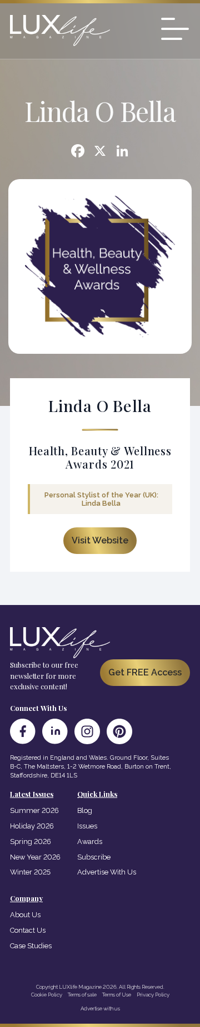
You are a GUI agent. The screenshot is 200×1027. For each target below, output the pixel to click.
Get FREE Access (145, 672)
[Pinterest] (119, 731)
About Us (25, 915)
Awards (89, 841)
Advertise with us (100, 1008)
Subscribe (94, 857)
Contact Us (28, 930)
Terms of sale (82, 995)
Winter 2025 (30, 872)
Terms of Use (116, 995)
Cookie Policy (46, 995)
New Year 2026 (35, 857)
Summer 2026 (34, 810)
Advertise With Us (106, 872)
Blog (84, 810)
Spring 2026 (30, 841)
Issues (87, 826)
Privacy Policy (153, 995)
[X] (100, 152)
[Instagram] (87, 731)
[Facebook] (78, 152)
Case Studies (31, 946)
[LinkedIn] (55, 731)
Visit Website (100, 540)
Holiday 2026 (32, 826)
